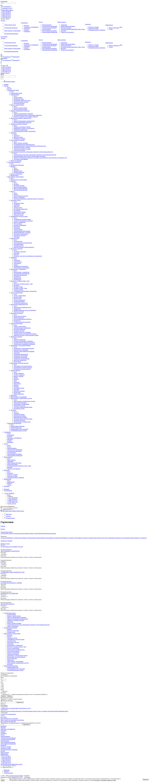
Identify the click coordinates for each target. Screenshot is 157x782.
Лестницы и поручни (20, 251)
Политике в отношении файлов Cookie (105, 780)
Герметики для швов (6, 540)
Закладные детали (19, 203)
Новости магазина (7, 700)
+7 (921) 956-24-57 (6, 13)
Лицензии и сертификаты (8, 729)
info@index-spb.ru (7, 511)
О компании (10, 435)
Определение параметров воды (22, 307)
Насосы (16, 194)
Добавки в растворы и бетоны (22, 127)
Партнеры (3, 730)
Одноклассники (10, 518)
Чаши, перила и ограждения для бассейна (12, 720)
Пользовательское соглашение (9, 749)
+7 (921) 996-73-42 (6, 17)
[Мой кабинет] (1, 54)
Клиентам (10, 473)
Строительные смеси (16, 93)
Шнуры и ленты (5, 543)
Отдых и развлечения (20, 295)
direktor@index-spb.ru (18, 511)
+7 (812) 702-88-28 (6, 11)
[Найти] (2, 78)
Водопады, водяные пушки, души (23, 284)
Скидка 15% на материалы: (8, 714)
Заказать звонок (5, 73)
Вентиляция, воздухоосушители (23, 366)
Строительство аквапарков (8, 738)
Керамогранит (11, 632)
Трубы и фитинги (19, 373)
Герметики (17, 135)
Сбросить (9, 696)
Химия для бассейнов (20, 326)
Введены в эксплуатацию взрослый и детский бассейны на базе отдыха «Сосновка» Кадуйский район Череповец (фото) (34, 711)
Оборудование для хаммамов (15, 661)
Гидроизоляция (18, 97)
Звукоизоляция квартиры (17, 426)
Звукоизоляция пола (12, 667)
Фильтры (16, 184)
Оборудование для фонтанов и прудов (24, 401)
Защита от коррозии (141, 538)
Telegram (8, 516)
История (3, 727)
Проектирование (5, 736)
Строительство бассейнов (8, 739)
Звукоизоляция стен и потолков (16, 668)
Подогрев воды (18, 241)
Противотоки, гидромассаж (21, 272)
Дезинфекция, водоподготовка (22, 219)
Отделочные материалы (17, 165)
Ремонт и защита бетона (20, 107)
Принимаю (145, 779)
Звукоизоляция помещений (8, 743)
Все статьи (4, 717)
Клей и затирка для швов (21, 143)
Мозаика (16, 169)
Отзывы (3, 732)
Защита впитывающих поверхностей (24, 121)
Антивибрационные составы (15, 670)
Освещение (17, 260)
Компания (3, 726)
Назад (8, 87)
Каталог (9, 88)
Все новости (4, 705)
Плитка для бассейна (13, 630)
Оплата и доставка (6, 746)
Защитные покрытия (19, 339)
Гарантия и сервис (6, 748)
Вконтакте (9, 514)
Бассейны (16, 413)
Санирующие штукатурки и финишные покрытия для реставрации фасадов (35, 154)
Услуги (9, 446)
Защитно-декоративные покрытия (23, 113)
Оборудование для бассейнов (18, 179)
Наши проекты (11, 460)
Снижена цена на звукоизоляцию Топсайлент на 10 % (16, 708)
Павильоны (10, 660)
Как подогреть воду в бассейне (9, 718)
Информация (10, 482)
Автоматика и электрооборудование (24, 348)
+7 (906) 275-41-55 (6, 16)
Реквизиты (4, 733)
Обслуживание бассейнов (8, 742)
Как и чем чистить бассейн (8, 721)
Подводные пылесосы (20, 316)
